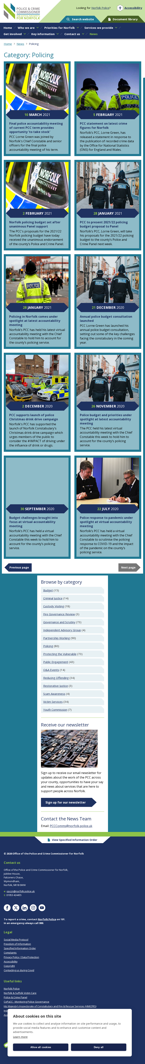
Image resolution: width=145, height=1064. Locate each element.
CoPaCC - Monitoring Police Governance (26, 1001)
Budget (48, 590)
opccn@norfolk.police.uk (21, 891)
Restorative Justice (55, 686)
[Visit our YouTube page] (42, 907)
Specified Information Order (20, 948)
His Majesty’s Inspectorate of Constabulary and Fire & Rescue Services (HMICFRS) (50, 1006)
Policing (48, 646)
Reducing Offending (56, 678)
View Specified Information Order (74, 840)
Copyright (9, 966)
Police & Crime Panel (15, 997)
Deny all (99, 1047)
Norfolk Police (100, 8)
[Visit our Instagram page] (33, 907)
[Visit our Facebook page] (7, 907)
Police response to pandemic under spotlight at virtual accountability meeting (106, 522)
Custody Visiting (53, 606)
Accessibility (11, 961)
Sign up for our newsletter (66, 802)
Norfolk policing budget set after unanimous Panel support (34, 224)
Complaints (10, 952)
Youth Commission (55, 709)
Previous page (19, 567)
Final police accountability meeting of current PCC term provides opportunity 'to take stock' (36, 127)
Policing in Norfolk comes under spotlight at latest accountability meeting (34, 320)
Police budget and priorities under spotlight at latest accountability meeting (106, 419)
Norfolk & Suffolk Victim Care (20, 993)
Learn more (20, 1037)
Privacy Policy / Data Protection (21, 957)
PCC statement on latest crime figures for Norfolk (103, 125)
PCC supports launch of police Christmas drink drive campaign (33, 417)
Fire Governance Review (59, 614)
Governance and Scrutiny (59, 622)
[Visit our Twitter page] (15, 907)
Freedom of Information (17, 944)
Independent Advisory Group (62, 630)
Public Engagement (55, 662)
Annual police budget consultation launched (106, 318)
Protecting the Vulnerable (59, 654)
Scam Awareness (54, 694)
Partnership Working (56, 638)
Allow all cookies (40, 1047)
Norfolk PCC (22, 11)
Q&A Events (51, 670)
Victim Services (53, 702)
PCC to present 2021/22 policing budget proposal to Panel (104, 224)
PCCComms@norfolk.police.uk (71, 826)
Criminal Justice (52, 598)
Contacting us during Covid (19, 970)
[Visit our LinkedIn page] (24, 907)
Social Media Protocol (16, 939)
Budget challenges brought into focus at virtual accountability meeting (33, 522)
